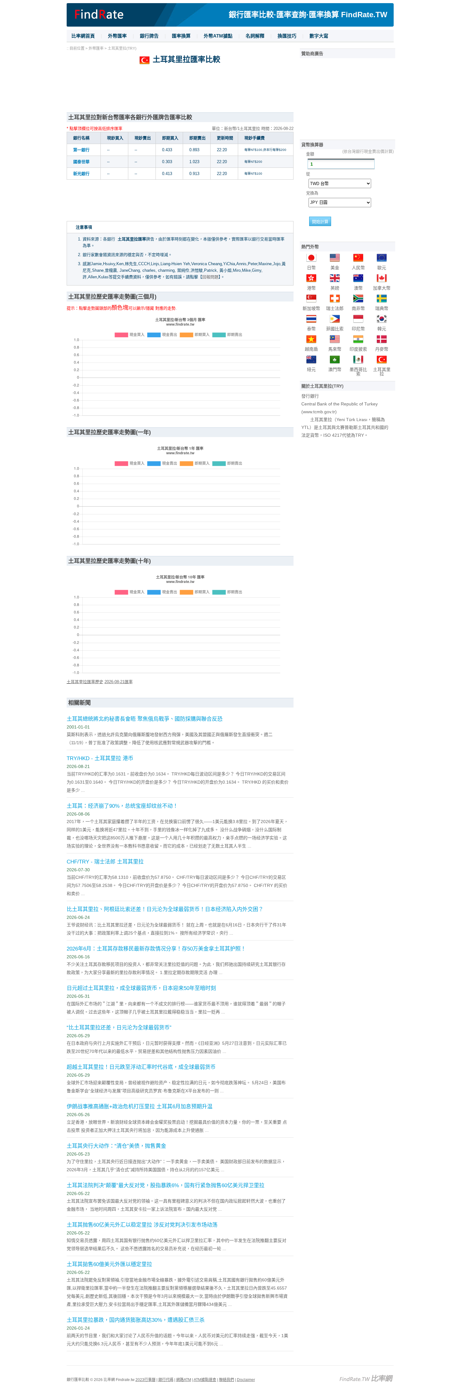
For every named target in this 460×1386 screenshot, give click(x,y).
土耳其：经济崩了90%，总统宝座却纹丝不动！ (122, 806)
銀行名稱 (81, 138)
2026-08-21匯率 (119, 681)
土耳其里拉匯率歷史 (85, 681)
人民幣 (358, 267)
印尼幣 (358, 328)
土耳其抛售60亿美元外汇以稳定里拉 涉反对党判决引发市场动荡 (142, 1225)
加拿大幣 (382, 288)
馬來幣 (334, 349)
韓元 (381, 328)
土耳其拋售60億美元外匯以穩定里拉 (109, 1264)
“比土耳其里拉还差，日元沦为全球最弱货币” (119, 1028)
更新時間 (225, 138)
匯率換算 (181, 36)
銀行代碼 (165, 1380)
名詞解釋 (255, 36)
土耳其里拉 (382, 371)
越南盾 (311, 349)
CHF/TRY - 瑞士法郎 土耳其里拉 (105, 862)
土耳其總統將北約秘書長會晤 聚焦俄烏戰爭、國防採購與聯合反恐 (144, 719)
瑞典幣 (381, 308)
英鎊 (334, 288)
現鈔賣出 (143, 138)
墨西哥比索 (358, 371)
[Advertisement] (180, 92)
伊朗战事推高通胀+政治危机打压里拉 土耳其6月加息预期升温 (139, 1107)
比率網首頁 (83, 36)
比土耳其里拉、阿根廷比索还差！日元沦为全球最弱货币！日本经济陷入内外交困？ (165, 909)
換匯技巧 (287, 36)
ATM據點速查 (205, 1380)
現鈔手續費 (254, 138)
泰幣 (311, 328)
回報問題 (210, 277)
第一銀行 (81, 149)
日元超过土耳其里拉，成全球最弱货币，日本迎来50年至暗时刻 (141, 988)
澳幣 (358, 288)
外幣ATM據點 (218, 36)
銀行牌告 (149, 36)
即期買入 (170, 138)
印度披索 (358, 349)
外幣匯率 (117, 36)
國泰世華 (81, 161)
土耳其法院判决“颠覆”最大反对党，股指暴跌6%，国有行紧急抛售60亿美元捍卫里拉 (165, 1185)
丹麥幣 (381, 349)
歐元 (381, 267)
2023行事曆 (145, 1380)
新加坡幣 (311, 308)
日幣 (311, 267)
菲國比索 (335, 328)
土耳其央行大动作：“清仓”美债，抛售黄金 (116, 1146)
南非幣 (358, 308)
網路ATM (183, 1380)
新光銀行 (81, 173)
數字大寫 (318, 36)
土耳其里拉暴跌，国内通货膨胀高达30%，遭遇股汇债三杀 (136, 1320)
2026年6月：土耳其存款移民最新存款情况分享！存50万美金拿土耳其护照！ (156, 949)
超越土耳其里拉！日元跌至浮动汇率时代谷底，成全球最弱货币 (141, 1067)
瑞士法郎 (335, 308)
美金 (334, 267)
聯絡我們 (226, 1380)
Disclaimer (246, 1380)
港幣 (311, 288)
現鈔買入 (115, 138)
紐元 (311, 369)
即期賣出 (197, 138)
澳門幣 (334, 369)
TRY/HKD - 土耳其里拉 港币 (100, 758)
